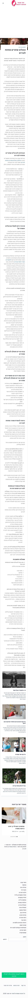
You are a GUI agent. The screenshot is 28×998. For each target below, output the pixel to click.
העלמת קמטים (22, 902)
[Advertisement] (14, 21)
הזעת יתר (23, 890)
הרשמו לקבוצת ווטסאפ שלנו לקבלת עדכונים (14, 975)
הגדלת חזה (23, 887)
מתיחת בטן (23, 912)
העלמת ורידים (22, 900)
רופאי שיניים (23, 930)
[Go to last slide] (24, 821)
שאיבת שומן (23, 925)
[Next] (4, 821)
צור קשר (23, 985)
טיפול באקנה (22, 910)
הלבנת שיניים (22, 892)
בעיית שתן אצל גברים (19, 786)
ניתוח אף (23, 920)
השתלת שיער (22, 907)
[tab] (15, 836)
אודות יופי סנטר (8, 985)
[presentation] (14, 815)
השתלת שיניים (22, 905)
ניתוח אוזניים (22, 917)
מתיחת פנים (23, 915)
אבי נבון (21, 831)
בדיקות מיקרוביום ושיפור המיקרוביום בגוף (15, 722)
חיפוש (24, 937)
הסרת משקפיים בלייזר (20, 895)
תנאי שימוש (16, 985)
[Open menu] (3, 3)
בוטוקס (24, 885)
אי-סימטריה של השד (19, 690)
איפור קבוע (23, 882)
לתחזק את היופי (22, 47)
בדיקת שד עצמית (20, 754)
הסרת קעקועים (22, 897)
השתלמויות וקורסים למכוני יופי (18, 927)
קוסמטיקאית (23, 932)
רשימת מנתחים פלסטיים (19, 922)
